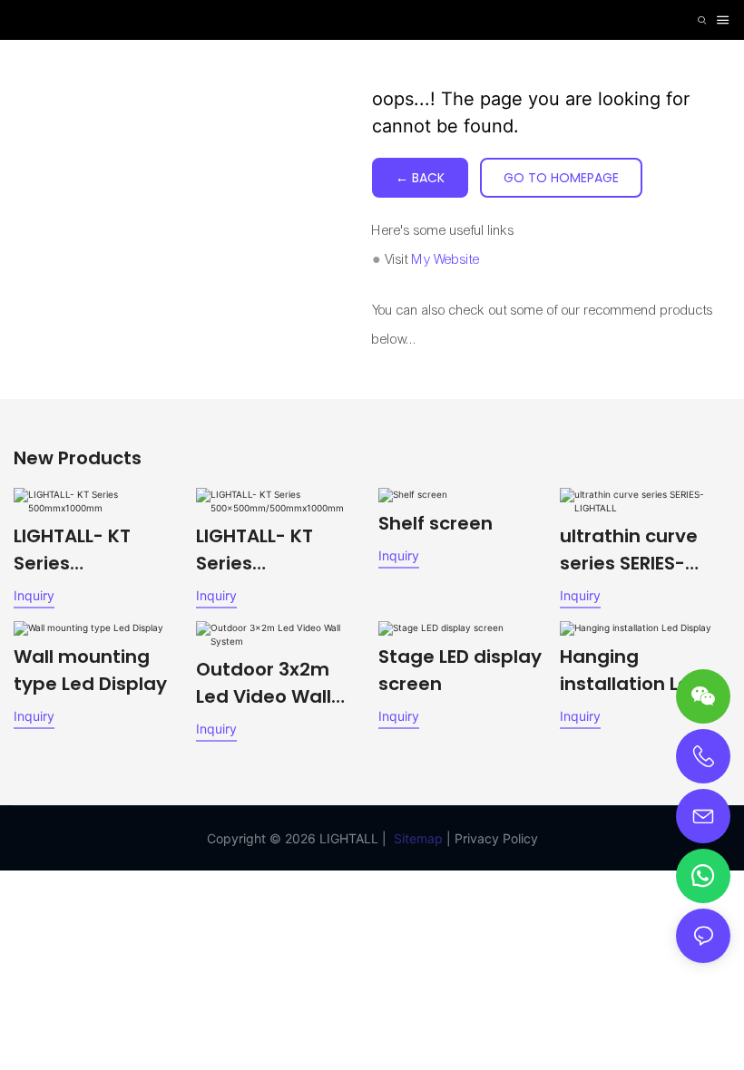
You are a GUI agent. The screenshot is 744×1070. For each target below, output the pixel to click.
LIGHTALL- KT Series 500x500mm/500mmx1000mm (277, 550)
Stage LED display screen (460, 670)
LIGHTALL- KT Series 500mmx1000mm (96, 550)
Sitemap (418, 838)
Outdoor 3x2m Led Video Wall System (263, 683)
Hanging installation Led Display (631, 670)
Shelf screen (435, 523)
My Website (446, 259)
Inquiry (34, 595)
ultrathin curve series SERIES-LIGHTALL (629, 550)
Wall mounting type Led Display (90, 670)
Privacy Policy (496, 838)
